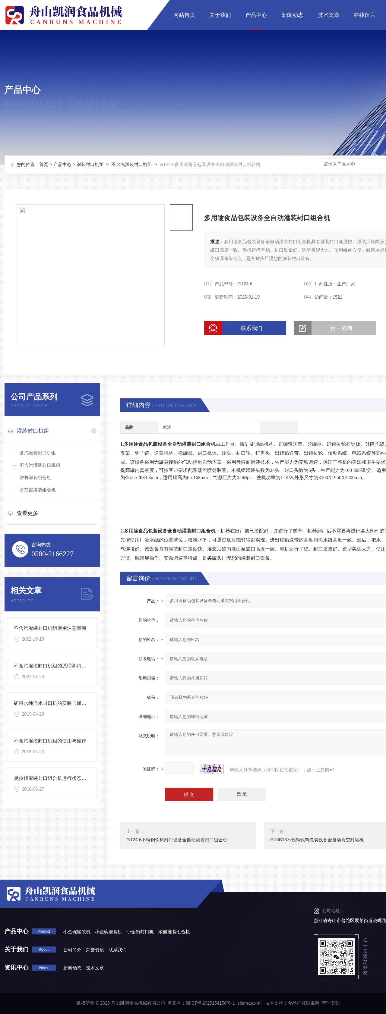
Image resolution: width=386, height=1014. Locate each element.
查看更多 (27, 513)
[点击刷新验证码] (212, 769)
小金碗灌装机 (108, 931)
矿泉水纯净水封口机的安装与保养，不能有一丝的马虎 (72, 703)
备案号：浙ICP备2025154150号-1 (201, 1003)
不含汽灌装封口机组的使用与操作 (50, 740)
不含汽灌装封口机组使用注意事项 (50, 628)
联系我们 (251, 328)
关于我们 (220, 15)
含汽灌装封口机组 (38, 452)
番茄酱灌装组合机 (38, 489)
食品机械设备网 (303, 1003)
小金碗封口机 (140, 931)
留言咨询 (341, 328)
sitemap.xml (249, 1003)
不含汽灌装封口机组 (131, 164)
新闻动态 (292, 15)
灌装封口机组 (90, 164)
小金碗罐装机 (76, 931)
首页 (43, 164)
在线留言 (364, 15)
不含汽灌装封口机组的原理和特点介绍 (55, 665)
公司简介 (72, 949)
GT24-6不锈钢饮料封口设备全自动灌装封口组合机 (176, 839)
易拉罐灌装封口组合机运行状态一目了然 (57, 778)
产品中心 (256, 15)
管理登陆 (331, 1003)
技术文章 (329, 15)
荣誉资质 (95, 949)
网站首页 (184, 15)
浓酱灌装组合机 (35, 477)
